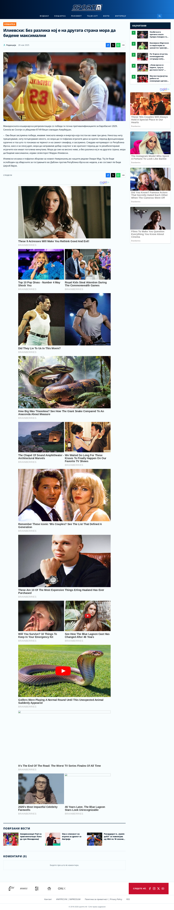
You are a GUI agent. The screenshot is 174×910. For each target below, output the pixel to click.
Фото (106, 16)
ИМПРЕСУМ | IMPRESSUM (68, 899)
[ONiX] (62, 888)
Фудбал (44, 16)
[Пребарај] (159, 16)
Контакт (48, 899)
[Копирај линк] (123, 45)
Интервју (120, 16)
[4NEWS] (37, 888)
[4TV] (11, 888)
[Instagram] (154, 888)
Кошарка (60, 16)
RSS (128, 899)
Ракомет (76, 16)
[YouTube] (162, 888)
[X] (158, 888)
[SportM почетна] (87, 7)
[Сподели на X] (113, 45)
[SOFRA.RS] (49, 888)
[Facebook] (149, 888)
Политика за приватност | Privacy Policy (103, 899)
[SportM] (23, 888)
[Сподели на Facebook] (108, 45)
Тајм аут (92, 16)
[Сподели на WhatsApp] (118, 45)
